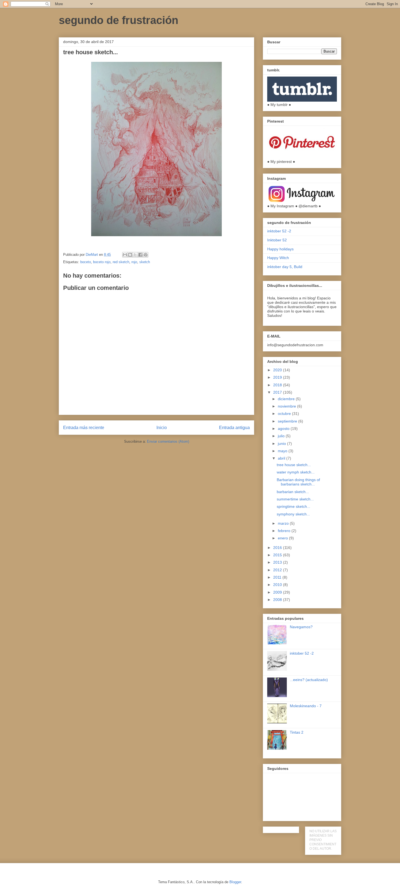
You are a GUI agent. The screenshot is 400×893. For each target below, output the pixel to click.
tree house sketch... (294, 465)
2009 (278, 592)
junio (282, 443)
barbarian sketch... (293, 492)
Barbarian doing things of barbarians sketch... (298, 482)
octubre (285, 413)
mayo (283, 451)
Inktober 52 (277, 240)
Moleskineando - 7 (306, 706)
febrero (284, 530)
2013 (278, 562)
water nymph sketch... (296, 472)
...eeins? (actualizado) (309, 680)
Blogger (235, 882)
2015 (278, 555)
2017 (278, 392)
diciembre (287, 399)
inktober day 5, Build (284, 267)
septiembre (288, 421)
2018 (278, 385)
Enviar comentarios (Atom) (168, 441)
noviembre (287, 406)
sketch (144, 262)
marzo (284, 523)
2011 (277, 577)
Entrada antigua (234, 427)
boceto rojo (101, 262)
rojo (134, 262)
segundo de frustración (118, 20)
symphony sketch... (293, 514)
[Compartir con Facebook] (140, 254)
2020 (278, 370)
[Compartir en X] (135, 254)
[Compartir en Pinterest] (145, 254)
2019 (278, 377)
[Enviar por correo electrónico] (125, 254)
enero (283, 538)
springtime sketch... (293, 506)
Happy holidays (280, 249)
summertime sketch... (295, 499)
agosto (284, 428)
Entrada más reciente (83, 427)
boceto (85, 262)
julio (282, 436)
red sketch (121, 262)
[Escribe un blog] (130, 254)
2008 (278, 599)
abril (282, 458)
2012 (278, 570)
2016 (278, 547)
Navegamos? (301, 627)
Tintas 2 (296, 732)
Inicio (161, 427)
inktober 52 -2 (279, 231)
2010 (278, 584)
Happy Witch (278, 258)
